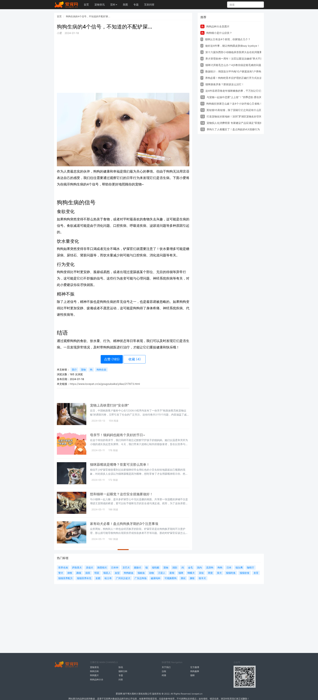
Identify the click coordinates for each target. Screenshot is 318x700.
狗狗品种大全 (96, 679)
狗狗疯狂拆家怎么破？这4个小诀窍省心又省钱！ (234, 103)
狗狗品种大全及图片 (217, 26)
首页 (86, 4)
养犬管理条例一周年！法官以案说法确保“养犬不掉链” (235, 58)
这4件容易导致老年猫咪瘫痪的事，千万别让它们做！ (235, 90)
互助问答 (149, 4)
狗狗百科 (94, 671)
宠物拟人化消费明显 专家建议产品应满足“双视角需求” (237, 122)
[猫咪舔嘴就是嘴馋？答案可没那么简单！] (71, 473)
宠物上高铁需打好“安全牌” (109, 405)
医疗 (74, 369)
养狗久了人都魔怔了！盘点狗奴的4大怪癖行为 (233, 129)
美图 (125, 4)
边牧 (164, 671)
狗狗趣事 (194, 671)
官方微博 (194, 667)
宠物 (83, 369)
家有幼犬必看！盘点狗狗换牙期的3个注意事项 (124, 524)
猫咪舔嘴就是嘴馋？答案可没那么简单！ (120, 464)
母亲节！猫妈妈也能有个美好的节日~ (117, 435)
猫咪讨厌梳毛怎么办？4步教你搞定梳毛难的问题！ (234, 65)
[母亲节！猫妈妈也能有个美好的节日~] (71, 444)
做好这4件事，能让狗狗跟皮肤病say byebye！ (232, 45)
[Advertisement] (123, 64)
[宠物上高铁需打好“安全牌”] (71, 414)
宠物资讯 (99, 4)
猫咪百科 (123, 671)
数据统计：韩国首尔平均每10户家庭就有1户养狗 (233, 71)
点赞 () (112, 359)
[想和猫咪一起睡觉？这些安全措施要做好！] (71, 503)
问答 (121, 679)
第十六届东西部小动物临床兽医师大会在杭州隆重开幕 (236, 52)
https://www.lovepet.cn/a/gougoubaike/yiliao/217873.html (105, 383)
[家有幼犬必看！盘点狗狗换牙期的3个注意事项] (71, 532)
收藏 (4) (134, 359)
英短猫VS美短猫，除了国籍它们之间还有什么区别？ (236, 110)
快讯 (121, 667)
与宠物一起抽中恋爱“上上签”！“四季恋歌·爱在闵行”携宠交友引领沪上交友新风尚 (253, 97)
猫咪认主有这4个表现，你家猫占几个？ (227, 39)
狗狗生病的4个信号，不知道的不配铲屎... (88, 16)
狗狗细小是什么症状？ (219, 32)
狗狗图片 (94, 675)
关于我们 (166, 667)
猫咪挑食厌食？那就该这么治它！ (224, 84)
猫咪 (192, 675)
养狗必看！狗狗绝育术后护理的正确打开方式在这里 (234, 77)
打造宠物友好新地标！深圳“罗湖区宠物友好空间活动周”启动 (241, 116)
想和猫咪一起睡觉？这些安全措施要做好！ (121, 494)
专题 (136, 4)
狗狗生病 (101, 369)
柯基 (164, 675)
